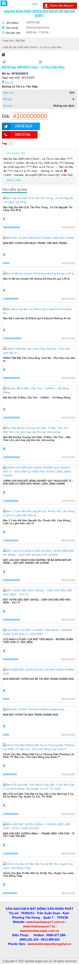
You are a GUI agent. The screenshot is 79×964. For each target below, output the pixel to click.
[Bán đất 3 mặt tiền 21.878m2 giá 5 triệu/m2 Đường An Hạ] (39, 311)
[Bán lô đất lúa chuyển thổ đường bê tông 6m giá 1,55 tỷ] (38, 273)
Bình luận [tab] (14, 180)
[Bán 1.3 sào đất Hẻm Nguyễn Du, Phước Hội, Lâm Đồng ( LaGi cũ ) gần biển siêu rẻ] (39, 513)
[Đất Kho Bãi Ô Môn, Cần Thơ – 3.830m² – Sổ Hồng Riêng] (39, 390)
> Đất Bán (19, 40)
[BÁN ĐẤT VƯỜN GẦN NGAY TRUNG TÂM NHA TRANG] (38, 237)
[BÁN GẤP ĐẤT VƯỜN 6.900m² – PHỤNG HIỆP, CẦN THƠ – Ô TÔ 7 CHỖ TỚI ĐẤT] (39, 826)
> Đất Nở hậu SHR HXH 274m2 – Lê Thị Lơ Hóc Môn (32, 47)
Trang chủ (7, 40)
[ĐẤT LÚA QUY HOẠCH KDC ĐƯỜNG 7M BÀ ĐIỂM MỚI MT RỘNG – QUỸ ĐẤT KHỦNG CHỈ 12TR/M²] (39, 552)
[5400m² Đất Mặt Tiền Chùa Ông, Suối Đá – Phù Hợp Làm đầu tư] (39, 350)
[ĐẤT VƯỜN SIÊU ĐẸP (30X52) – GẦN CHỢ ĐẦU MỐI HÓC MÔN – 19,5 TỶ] (39, 592)
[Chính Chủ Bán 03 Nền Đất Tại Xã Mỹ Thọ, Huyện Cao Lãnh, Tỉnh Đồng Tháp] (39, 865)
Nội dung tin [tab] (16, 153)
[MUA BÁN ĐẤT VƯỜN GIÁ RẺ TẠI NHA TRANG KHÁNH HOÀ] (39, 671)
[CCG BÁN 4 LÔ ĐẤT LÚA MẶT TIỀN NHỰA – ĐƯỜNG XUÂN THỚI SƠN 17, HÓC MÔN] (39, 631)
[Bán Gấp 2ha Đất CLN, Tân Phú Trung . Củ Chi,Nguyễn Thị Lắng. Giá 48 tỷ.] (39, 199)
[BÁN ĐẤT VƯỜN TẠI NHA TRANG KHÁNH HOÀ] (33, 709)
